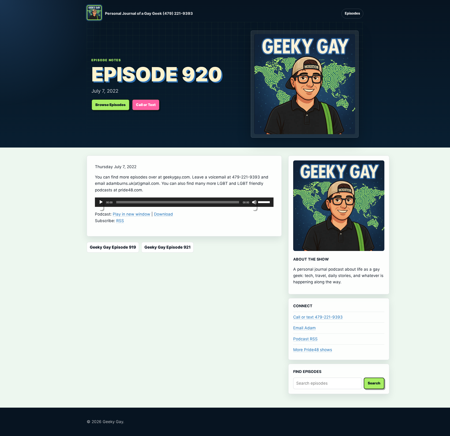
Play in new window (131, 214)
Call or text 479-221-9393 (318, 317)
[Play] (101, 205)
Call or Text (146, 104)
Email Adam (304, 328)
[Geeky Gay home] (94, 13)
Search (374, 383)
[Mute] (254, 205)
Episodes (352, 13)
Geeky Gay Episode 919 (113, 247)
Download (163, 214)
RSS (120, 220)
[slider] (264, 201)
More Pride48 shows (312, 349)
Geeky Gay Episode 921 (167, 247)
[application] (184, 202)
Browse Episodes (110, 104)
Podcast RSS (305, 339)
